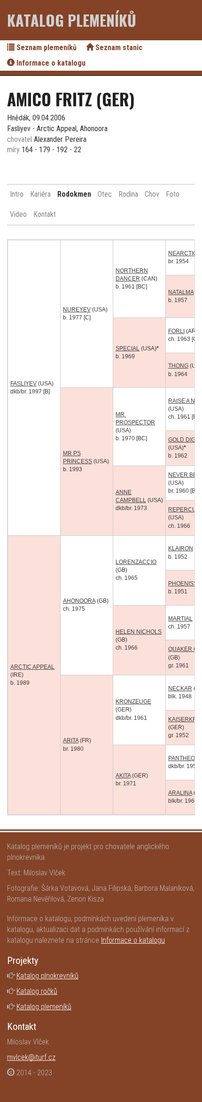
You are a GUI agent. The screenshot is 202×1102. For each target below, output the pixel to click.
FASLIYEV (23, 383)
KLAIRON (180, 548)
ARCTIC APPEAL (32, 667)
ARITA (70, 740)
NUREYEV (77, 309)
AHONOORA (79, 601)
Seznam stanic (117, 47)
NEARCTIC (182, 253)
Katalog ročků (36, 991)
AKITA (123, 775)
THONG (178, 365)
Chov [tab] (152, 194)
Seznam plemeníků (46, 47)
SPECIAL (128, 348)
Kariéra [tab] (40, 194)
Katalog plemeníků (71, 20)
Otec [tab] (105, 194)
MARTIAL (180, 618)
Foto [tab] (172, 194)
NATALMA (181, 292)
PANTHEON (183, 758)
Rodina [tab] (128, 194)
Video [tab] (18, 214)
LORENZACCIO (136, 562)
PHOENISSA (184, 583)
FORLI (176, 331)
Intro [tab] (16, 194)
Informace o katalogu (50, 63)
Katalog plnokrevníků (47, 975)
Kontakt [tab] (44, 214)
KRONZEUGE (133, 701)
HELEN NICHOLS (139, 632)
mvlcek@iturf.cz (31, 1057)
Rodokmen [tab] (74, 194)
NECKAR (180, 688)
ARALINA (180, 793)
